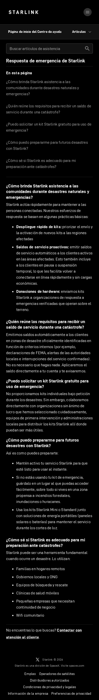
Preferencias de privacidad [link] (71, 693)
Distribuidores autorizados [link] (49, 680)
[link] (23, 12)
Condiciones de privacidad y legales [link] (49, 687)
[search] (87, 48)
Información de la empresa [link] (28, 693)
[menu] (88, 12)
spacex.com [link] (77, 665)
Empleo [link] (30, 674)
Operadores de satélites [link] (57, 674)
